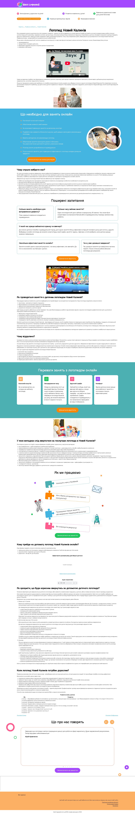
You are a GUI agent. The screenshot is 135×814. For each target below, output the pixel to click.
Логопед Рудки (21, 715)
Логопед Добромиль (112, 715)
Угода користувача (112, 804)
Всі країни (22, 795)
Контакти (115, 805)
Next (115, 746)
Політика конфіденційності (110, 802)
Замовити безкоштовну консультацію (29, 18)
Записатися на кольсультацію (41, 160)
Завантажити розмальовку (68, 573)
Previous (19, 746)
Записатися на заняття (67, 535)
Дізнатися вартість (67, 259)
